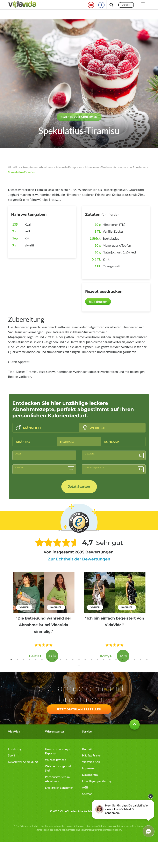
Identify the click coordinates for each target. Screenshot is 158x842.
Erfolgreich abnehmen (59, 787)
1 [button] (11, 659)
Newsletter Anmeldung (23, 762)
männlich (32, 428)
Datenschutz (90, 774)
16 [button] (104, 659)
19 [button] (122, 659)
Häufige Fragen (91, 755)
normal (67, 442)
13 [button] (85, 659)
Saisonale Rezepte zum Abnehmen (77, 167)
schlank (112, 442)
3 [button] (23, 659)
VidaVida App (91, 762)
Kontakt (87, 749)
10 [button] (67, 659)
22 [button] (141, 659)
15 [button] (97, 659)
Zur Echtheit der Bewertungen (79, 559)
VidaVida (14, 167)
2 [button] (17, 659)
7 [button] (48, 659)
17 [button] (110, 659)
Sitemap (87, 794)
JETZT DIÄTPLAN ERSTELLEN (79, 709)
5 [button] (36, 659)
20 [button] (128, 659)
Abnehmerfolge (53, 826)
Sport (11, 755)
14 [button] (91, 659)
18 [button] (116, 659)
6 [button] (42, 659)
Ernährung (15, 749)
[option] (43, 617)
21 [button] (134, 659)
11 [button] (73, 659)
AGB (85, 787)
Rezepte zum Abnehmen (37, 167)
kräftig (23, 442)
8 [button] (54, 659)
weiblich (97, 428)
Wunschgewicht (55, 759)
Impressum (89, 768)
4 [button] (30, 659)
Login (126, 5)
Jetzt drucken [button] (98, 301)
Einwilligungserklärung (97, 781)
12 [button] (79, 659)
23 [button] (147, 659)
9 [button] (60, 659)
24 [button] (79, 665)
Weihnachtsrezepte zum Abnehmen (123, 167)
